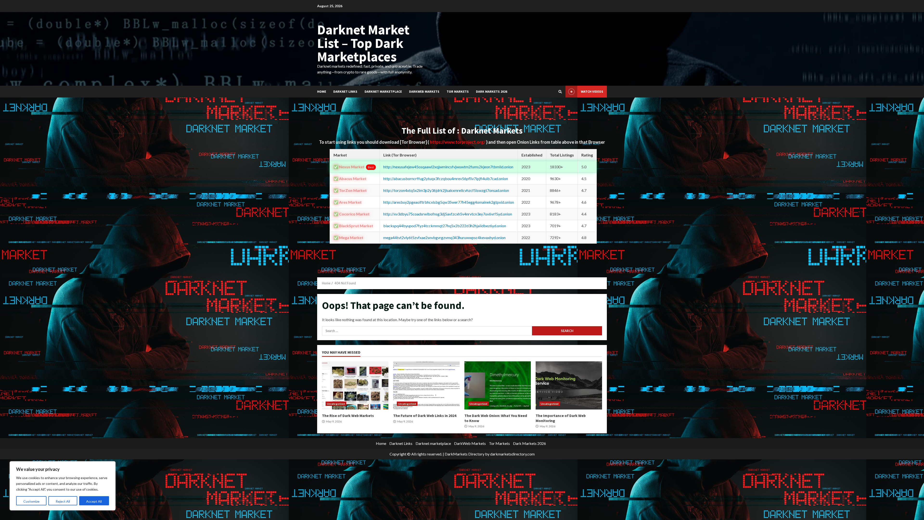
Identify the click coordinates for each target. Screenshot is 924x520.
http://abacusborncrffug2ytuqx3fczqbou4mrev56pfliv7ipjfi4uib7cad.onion (445, 178)
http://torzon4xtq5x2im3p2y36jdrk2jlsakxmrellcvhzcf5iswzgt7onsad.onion (446, 190)
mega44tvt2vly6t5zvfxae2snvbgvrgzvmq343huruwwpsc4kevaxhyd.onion (444, 237)
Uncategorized (336, 403)
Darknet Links (345, 91)
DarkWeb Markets (424, 91)
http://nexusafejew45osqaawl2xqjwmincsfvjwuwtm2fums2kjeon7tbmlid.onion (448, 166)
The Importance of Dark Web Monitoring (569, 385)
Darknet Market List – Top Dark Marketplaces (363, 43)
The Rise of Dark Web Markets (355, 385)
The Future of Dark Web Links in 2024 (426, 385)
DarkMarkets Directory (464, 454)
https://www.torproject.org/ (458, 142)
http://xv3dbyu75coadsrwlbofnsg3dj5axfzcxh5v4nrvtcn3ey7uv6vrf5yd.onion (447, 214)
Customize (31, 501)
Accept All (94, 501)
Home (321, 91)
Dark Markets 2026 (491, 91)
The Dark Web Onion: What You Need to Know (497, 385)
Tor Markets (458, 91)
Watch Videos (592, 91)
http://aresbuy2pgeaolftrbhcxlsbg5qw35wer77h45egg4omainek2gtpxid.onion (448, 202)
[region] (63, 485)
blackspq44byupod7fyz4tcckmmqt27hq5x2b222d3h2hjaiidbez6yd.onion (444, 225)
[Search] (560, 91)
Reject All (63, 501)
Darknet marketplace (383, 91)
